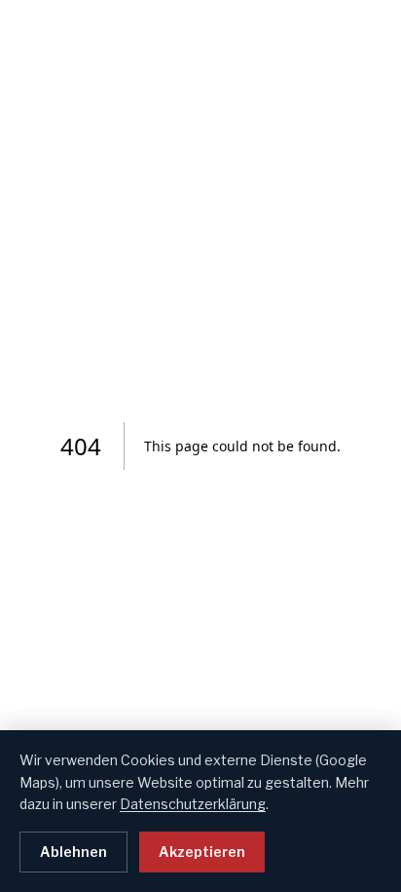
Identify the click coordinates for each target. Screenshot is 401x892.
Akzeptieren (202, 851)
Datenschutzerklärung (193, 803)
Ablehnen (73, 851)
